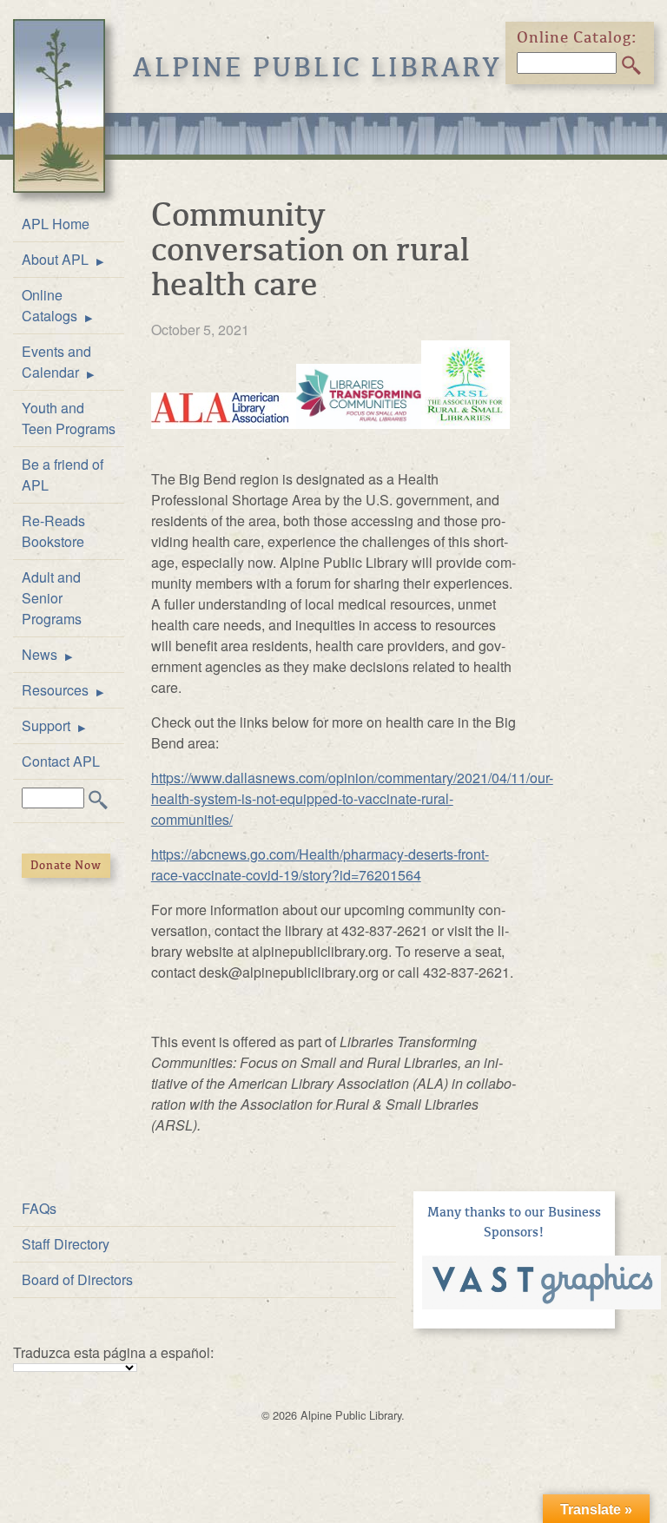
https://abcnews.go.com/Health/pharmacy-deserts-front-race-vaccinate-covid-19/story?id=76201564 (320, 864)
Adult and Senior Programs (52, 598)
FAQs (39, 1208)
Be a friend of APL (62, 474)
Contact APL (61, 761)
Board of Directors (77, 1279)
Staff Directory (65, 1244)
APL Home (55, 224)
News (39, 654)
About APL (55, 259)
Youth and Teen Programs (69, 418)
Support (46, 725)
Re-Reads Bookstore (53, 531)
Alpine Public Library (317, 67)
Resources (55, 690)
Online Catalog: (577, 37)
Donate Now (65, 865)
